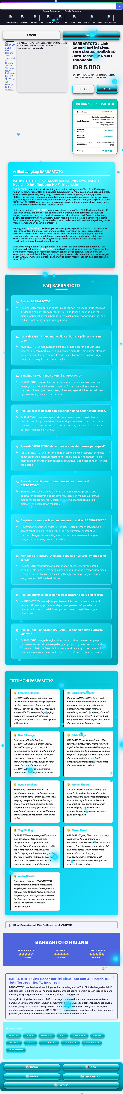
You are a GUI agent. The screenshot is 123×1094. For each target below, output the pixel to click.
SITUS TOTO (30, 1035)
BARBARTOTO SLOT (70, 1042)
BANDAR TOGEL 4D (79, 1035)
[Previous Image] (19, 67)
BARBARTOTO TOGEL (49, 1042)
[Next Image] (65, 67)
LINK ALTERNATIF (93, 1075)
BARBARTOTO (40, 210)
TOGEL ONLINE (14, 1042)
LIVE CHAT (63, 1084)
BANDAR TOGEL (46, 1035)
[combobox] (58, 6)
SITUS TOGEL (97, 1035)
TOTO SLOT (30, 1042)
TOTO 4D (62, 1035)
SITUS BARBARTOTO (16, 1050)
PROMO (34, 1067)
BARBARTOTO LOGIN (91, 1042)
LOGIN (31, 35)
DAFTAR (91, 35)
